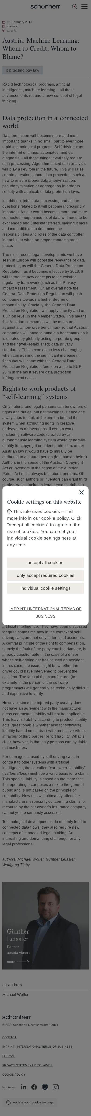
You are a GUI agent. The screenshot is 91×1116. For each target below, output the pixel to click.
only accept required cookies (45, 575)
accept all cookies (45, 562)
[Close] (81, 492)
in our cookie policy (48, 518)
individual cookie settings (46, 588)
